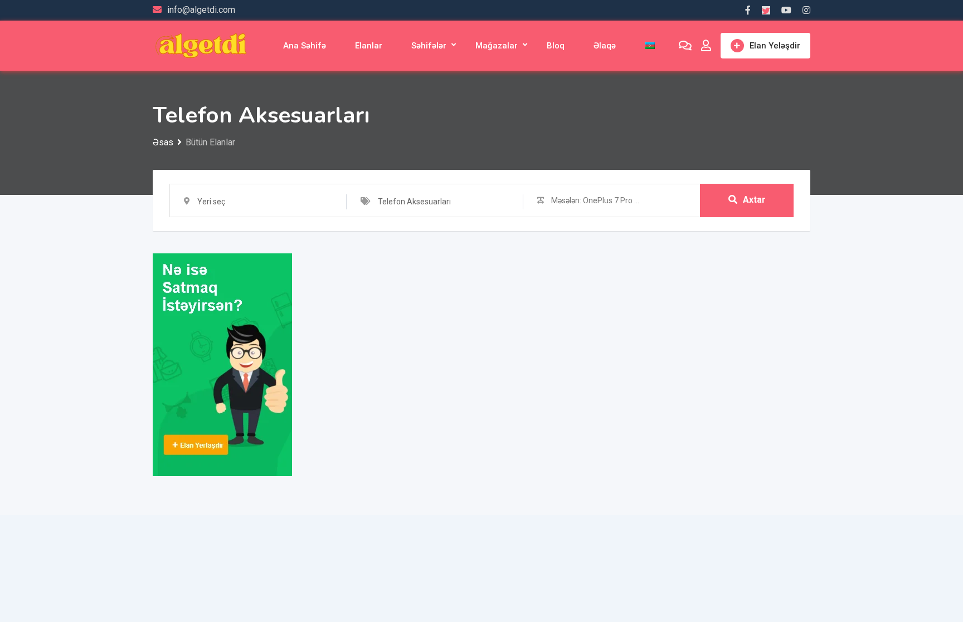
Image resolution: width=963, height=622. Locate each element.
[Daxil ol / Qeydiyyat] (706, 45)
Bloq (556, 46)
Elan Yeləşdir (775, 46)
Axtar (754, 199)
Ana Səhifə (304, 46)
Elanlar (368, 46)
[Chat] (685, 45)
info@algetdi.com (201, 9)
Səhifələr (428, 46)
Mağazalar (496, 46)
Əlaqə (605, 46)
